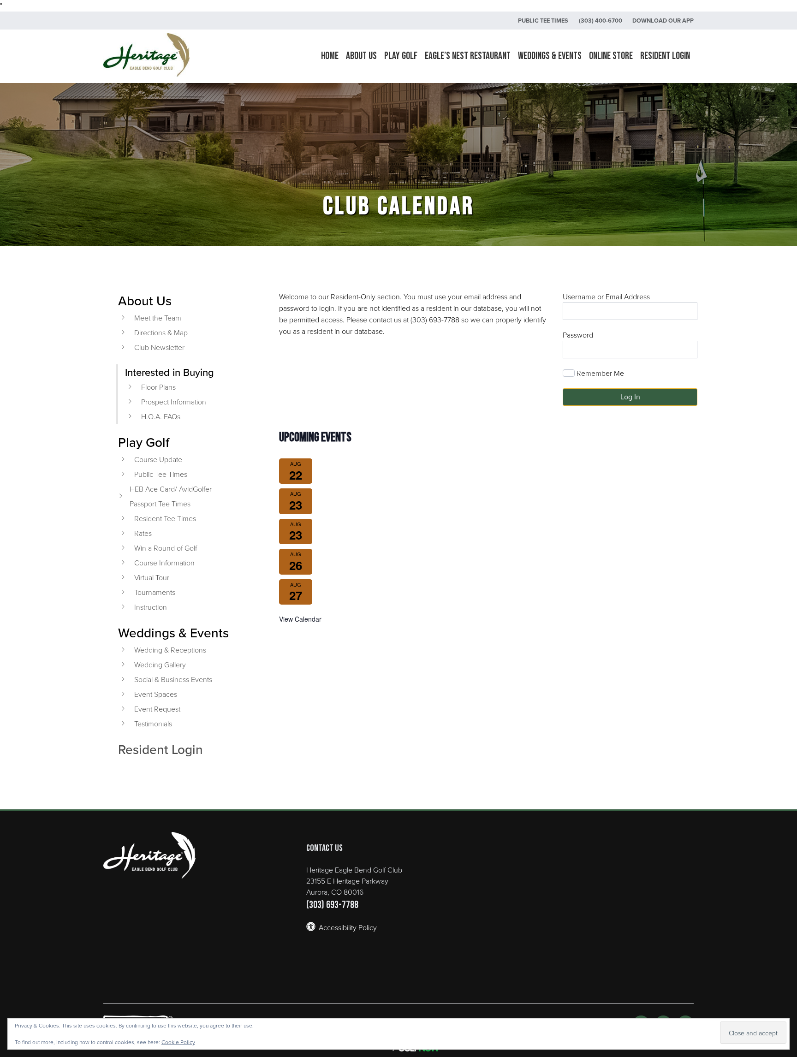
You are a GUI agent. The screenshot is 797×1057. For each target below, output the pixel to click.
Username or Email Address (606, 296)
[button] (361, 56)
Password (578, 335)
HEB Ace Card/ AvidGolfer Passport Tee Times (171, 496)
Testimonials (153, 724)
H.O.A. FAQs (160, 416)
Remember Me (599, 373)
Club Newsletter (159, 347)
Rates (143, 533)
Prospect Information (173, 402)
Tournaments (154, 592)
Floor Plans (158, 387)
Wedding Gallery (160, 664)
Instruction (150, 607)
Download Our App (663, 20)
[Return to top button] (785, 775)
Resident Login (160, 749)
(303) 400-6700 (600, 20)
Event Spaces (155, 694)
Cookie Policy (178, 1042)
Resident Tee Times (165, 518)
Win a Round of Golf (165, 548)
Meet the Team (157, 318)
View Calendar (300, 619)
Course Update (158, 459)
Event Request (157, 709)
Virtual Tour (151, 577)
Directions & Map (161, 332)
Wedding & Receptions (170, 650)
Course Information (164, 563)
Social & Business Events (173, 679)
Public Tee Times (543, 20)
